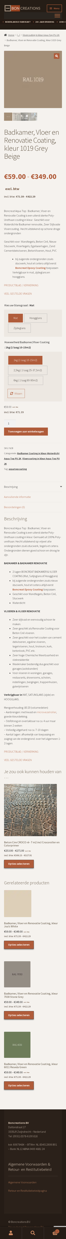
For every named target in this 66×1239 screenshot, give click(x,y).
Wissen (18, 393)
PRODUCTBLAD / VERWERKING (21, 285)
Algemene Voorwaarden (22, 1182)
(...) (18, 35)
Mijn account (11, 1233)
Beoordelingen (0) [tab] (14, 507)
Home (11, 35)
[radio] (15, 318)
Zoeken (33, 1233)
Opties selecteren (19, 863)
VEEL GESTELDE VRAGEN (18, 293)
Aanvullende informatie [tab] (17, 497)
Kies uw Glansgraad (16, 305)
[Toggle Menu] (57, 15)
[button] (56, 56)
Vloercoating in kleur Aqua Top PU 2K (41, 35)
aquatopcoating (18, 469)
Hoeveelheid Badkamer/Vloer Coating (27, 342)
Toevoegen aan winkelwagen (26, 431)
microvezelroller (46, 712)
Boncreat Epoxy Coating (30, 268)
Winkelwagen (51, 1230)
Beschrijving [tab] (11, 486)
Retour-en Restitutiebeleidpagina (27, 1190)
